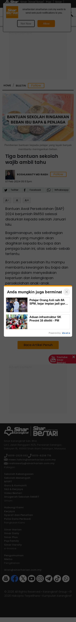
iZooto (66, 333)
